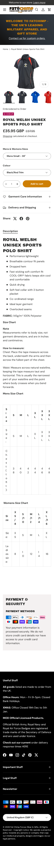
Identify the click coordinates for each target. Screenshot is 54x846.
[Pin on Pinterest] (27, 218)
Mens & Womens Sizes (15, 148)
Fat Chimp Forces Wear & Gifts (24, 827)
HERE (25, 746)
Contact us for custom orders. (27, 38)
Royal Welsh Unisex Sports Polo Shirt (27, 49)
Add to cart (37, 183)
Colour (6, 165)
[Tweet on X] (15, 218)
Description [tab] (10, 231)
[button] (49, 9)
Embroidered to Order (14, 108)
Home (5, 49)
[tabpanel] (27, 413)
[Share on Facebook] (21, 218)
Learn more (39, 2)
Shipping (7, 136)
